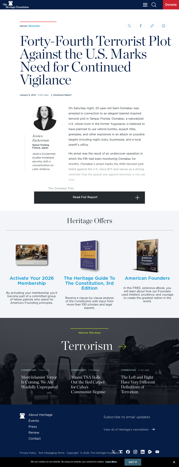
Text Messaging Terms (51, 452)
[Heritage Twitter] (113, 452)
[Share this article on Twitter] (129, 26)
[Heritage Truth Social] (121, 452)
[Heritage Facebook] (128, 452)
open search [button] (154, 4)
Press (32, 426)
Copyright (73, 452)
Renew (33, 432)
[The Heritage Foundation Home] (16, 5)
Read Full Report (85, 197)
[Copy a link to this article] (152, 26)
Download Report (62, 95)
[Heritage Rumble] (150, 452)
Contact (34, 438)
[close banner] (174, 462)
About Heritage (40, 415)
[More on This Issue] (122, 344)
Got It (133, 462)
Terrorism (34, 26)
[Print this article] (163, 26)
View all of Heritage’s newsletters (126, 429)
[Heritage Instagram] (135, 452)
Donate (171, 4)
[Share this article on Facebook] (140, 26)
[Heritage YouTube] (157, 452)
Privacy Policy (28, 452)
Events (33, 421)
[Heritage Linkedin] (143, 452)
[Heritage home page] (22, 415)
